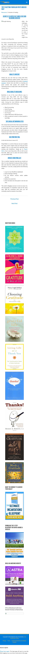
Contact (14, 642)
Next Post (14, 203)
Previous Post (14, 199)
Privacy (4, 640)
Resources (4, 12)
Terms (8, 640)
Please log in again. (5, 651)
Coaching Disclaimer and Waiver (19, 640)
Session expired (4, 647)
